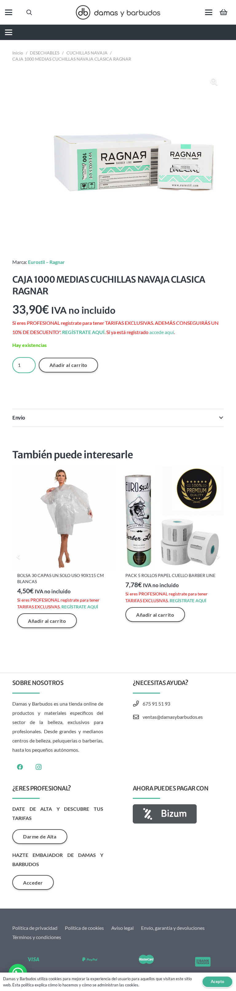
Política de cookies (84, 928)
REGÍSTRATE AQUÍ (83, 332)
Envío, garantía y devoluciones (173, 928)
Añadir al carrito (68, 365)
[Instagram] (38, 767)
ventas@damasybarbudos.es (173, 717)
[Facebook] (20, 767)
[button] (8, 12)
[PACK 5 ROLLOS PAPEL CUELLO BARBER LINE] (172, 518)
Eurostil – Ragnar (46, 262)
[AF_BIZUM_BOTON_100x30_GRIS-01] (178, 814)
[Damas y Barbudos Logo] (118, 12)
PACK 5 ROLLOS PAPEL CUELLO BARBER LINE (170, 575)
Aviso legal (122, 928)
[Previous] (18, 556)
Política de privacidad (34, 928)
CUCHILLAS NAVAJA (87, 52)
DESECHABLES (44, 52)
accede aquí (161, 332)
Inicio (17, 52)
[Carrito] (223, 12)
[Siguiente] (217, 556)
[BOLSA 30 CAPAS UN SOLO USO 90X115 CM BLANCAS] (64, 518)
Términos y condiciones (36, 937)
